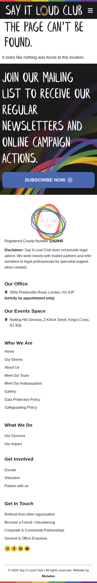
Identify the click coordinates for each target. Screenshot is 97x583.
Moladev (48, 576)
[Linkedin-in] (20, 549)
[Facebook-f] (14, 549)
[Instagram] (7, 549)
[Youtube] (27, 549)
